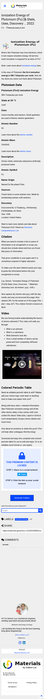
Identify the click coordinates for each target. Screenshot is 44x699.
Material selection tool (22, 653)
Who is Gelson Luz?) (22, 635)
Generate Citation (22, 498)
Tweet (23, 474)
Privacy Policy (31, 683)
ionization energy (29, 65)
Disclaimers (12, 687)
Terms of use (12, 683)
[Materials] (19, 7)
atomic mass (25, 151)
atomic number (26, 135)
